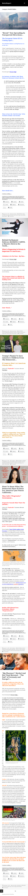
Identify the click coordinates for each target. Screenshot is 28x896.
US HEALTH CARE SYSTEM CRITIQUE (13, 650)
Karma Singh (13, 71)
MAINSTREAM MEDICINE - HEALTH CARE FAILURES (15, 649)
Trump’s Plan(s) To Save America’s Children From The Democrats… (13, 358)
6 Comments (5, 887)
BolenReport (6, 3)
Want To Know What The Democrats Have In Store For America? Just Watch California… (13, 489)
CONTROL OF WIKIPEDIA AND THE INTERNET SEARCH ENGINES (14, 461)
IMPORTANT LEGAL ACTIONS (14, 332)
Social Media (23, 215)
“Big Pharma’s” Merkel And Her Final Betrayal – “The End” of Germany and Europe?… (14, 676)
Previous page (1, 891)
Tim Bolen (4, 370)
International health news (10, 215)
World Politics (4, 216)
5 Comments (21, 333)
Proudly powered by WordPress (8, 894)
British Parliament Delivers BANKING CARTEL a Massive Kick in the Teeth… (13, 243)
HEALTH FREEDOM (5, 332)
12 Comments (5, 651)
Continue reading (7, 193)
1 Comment (13, 464)
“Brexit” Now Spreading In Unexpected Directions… (13, 34)
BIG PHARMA (20, 331)
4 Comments (11, 216)
